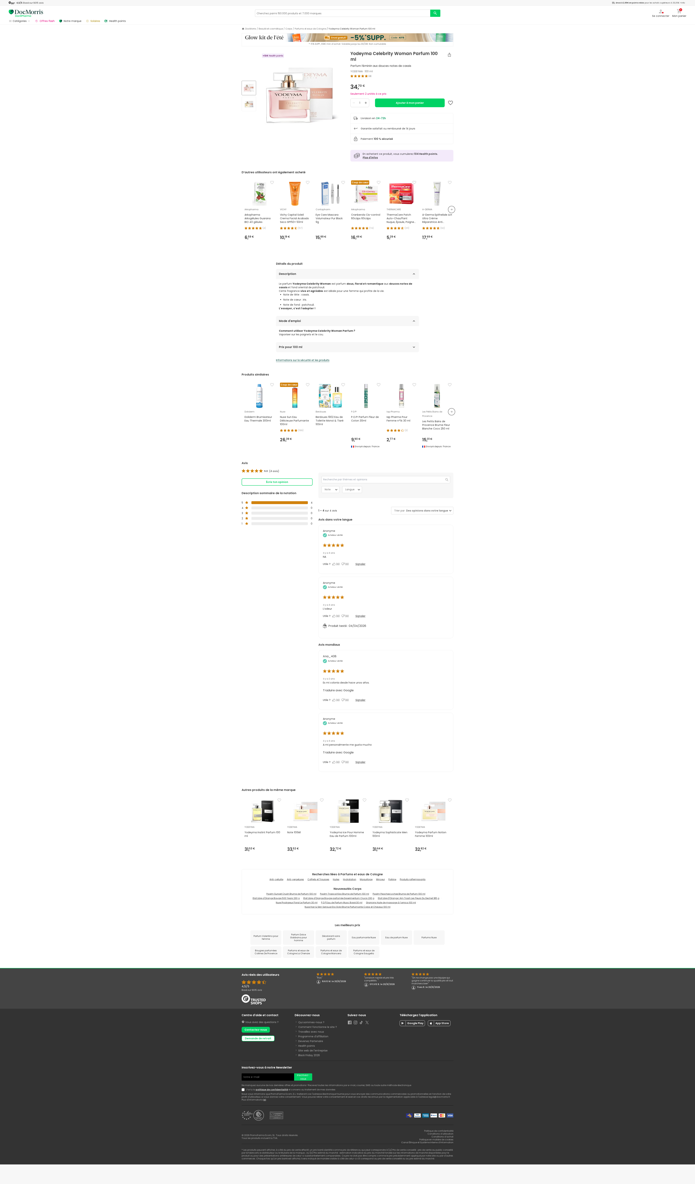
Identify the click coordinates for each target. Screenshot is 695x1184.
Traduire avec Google (338, 690)
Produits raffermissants (413, 879)
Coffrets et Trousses (318, 879)
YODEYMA (356, 71)
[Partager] (449, 55)
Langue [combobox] (350, 489)
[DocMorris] (26, 13)
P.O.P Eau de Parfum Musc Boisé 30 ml (341, 902)
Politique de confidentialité (438, 1130)
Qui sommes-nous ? (311, 1022)
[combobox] (426, 511)
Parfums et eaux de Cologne (310, 28)
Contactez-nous (256, 1030)
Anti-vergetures (295, 879)
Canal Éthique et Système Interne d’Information (427, 1142)
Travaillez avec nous (311, 1032)
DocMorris (250, 28)
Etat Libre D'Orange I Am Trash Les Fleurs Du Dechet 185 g (408, 898)
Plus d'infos (370, 157)
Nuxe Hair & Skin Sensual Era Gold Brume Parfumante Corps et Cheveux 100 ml (347, 906)
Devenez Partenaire (310, 1041)
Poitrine (392, 879)
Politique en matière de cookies (436, 1139)
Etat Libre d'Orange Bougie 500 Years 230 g (276, 898)
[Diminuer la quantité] (354, 103)
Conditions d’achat (442, 1136)
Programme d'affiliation (313, 1036)
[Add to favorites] (450, 103)
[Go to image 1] (249, 88)
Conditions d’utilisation (440, 1133)
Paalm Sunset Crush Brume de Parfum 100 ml (291, 893)
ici (264, 1099)
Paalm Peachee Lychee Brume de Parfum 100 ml (399, 893)
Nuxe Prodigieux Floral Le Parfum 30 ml (296, 902)
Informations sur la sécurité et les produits (302, 360)
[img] (302, 96)
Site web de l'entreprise (313, 1050)
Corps (288, 28)
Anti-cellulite (276, 879)
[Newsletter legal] (244, 1089)
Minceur (380, 879)
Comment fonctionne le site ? (317, 1027)
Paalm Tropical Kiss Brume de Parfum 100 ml (344, 893)
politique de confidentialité (272, 1089)
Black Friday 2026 (309, 1055)
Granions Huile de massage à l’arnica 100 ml (391, 902)
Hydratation (349, 879)
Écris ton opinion (277, 482)
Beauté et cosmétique (271, 28)
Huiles (336, 879)
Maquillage (366, 879)
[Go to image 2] (249, 104)
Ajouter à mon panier (410, 103)
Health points (306, 1046)
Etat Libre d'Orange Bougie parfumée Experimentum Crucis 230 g (338, 898)
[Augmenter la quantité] (366, 103)
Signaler (360, 564)
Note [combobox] (328, 489)
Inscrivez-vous (303, 1077)
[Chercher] (435, 13)
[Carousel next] (451, 209)
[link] (260, 471)
